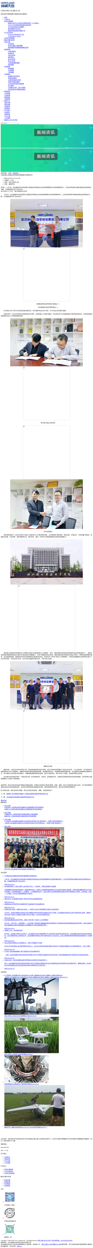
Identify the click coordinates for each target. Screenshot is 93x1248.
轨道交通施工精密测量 (15, 45)
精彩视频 (7, 104)
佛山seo (19, 1246)
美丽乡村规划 (12, 78)
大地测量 (11, 70)
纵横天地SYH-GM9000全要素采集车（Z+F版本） (24, 23)
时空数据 (7, 66)
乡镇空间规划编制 (14, 82)
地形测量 (11, 64)
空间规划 (7, 74)
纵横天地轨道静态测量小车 (16, 30)
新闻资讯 (7, 91)
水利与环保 (11, 55)
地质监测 (11, 53)
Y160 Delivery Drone (14, 36)
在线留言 (7, 106)
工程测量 (11, 72)
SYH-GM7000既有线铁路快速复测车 (19, 25)
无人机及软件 (8, 32)
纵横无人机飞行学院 (10, 120)
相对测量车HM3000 (14, 29)
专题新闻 (7, 99)
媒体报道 (7, 97)
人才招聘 (7, 118)
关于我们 (7, 110)
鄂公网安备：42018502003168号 (62, 1240)
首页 (5, 17)
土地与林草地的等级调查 (16, 84)
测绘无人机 (56, 1244)
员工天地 (7, 116)
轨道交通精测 (8, 21)
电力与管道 (11, 61)
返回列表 (4, 800)
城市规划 (11, 57)
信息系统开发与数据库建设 (16, 89)
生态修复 (11, 85)
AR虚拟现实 (12, 51)
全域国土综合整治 (14, 76)
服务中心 (7, 101)
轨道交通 (7, 42)
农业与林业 (11, 59)
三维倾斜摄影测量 (14, 63)
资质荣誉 (7, 114)
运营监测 (11, 44)
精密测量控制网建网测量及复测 (18, 47)
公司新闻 (7, 93)
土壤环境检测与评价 (14, 80)
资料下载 (7, 103)
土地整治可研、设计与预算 (16, 87)
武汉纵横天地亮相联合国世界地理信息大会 (20, 797)
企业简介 (7, 112)
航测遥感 (7, 49)
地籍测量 (11, 68)
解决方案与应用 (9, 40)
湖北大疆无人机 (46, 1244)
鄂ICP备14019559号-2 (45, 1240)
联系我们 (7, 108)
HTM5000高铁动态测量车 (16, 27)
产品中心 (7, 19)
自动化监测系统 (9, 38)
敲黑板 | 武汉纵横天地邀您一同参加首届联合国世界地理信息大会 (27, 793)
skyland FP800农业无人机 (16, 34)
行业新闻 (7, 95)
